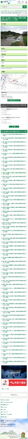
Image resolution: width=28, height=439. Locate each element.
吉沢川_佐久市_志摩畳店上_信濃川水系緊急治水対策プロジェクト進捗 (14, 246)
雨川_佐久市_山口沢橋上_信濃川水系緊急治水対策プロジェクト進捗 (14, 165)
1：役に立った (5, 110)
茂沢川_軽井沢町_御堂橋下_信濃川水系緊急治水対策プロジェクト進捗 (14, 250)
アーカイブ (12, 10)
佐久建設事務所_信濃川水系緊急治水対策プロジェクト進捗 (14, 131)
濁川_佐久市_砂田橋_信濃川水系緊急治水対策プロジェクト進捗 (14, 277)
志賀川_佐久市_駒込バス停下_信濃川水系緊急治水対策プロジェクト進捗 (14, 320)
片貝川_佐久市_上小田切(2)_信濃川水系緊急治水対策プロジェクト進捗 (14, 335)
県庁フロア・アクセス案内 (7, 414)
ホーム (2, 10)
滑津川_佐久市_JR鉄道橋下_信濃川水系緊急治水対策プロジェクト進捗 (14, 293)
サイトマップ (4, 407)
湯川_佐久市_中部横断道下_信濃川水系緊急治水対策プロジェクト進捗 (14, 266)
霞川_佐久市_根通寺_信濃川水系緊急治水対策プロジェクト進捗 (14, 235)
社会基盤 (5, 10)
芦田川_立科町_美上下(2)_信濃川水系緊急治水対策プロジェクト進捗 (14, 358)
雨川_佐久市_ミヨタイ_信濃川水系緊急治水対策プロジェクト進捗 (14, 154)
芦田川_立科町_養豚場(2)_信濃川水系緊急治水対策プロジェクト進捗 (14, 362)
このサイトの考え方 (5, 399)
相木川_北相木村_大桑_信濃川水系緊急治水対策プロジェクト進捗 (14, 169)
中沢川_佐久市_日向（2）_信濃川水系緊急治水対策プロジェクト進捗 (15, 289)
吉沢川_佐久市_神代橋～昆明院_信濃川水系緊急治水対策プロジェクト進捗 (14, 239)
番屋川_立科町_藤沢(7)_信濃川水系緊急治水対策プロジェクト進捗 (14, 285)
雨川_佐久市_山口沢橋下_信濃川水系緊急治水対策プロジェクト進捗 (14, 162)
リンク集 (3, 409)
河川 (8, 10)
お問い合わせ (4, 416)
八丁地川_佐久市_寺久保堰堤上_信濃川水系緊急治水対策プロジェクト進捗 (14, 312)
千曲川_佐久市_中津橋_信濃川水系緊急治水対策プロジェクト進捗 (14, 185)
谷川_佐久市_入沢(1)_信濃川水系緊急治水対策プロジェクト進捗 (14, 350)
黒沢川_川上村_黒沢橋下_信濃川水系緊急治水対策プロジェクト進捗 (14, 181)
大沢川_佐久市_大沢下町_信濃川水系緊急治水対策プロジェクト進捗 (14, 343)
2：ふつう (4, 112)
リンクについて (5, 411)
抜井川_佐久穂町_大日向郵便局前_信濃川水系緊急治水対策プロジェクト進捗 (14, 223)
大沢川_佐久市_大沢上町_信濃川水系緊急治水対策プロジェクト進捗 (14, 346)
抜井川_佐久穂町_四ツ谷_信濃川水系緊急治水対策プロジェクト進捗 (14, 231)
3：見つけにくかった (6, 122)
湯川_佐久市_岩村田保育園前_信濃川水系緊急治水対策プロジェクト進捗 (14, 262)
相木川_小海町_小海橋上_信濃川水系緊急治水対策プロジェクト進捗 (14, 216)
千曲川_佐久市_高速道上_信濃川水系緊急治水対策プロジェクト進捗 (14, 189)
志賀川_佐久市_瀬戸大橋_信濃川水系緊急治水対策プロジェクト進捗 (14, 316)
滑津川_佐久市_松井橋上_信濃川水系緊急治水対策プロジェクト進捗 (14, 300)
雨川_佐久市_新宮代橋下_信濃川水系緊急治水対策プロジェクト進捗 (14, 150)
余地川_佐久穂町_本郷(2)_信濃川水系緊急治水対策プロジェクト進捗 (14, 339)
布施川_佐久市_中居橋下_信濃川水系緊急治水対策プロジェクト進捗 (14, 269)
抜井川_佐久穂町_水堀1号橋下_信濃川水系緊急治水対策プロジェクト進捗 (15, 227)
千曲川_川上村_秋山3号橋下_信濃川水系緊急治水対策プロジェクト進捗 (15, 196)
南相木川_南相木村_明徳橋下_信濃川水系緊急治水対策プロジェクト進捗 (14, 208)
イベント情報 (6, 388)
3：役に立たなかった (6, 114)
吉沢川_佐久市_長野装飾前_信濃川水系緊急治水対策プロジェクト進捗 (14, 242)
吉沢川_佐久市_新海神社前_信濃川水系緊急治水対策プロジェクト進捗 (14, 254)
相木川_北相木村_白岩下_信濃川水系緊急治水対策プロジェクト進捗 (14, 200)
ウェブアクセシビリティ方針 (7, 402)
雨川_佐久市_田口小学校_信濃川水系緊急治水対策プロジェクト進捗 (14, 142)
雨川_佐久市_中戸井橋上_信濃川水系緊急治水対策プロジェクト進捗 (14, 146)
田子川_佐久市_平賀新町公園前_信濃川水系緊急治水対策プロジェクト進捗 (14, 281)
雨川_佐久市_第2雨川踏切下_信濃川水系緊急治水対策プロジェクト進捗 (15, 139)
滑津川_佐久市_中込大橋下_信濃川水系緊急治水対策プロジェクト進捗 (14, 296)
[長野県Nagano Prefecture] (4, 2)
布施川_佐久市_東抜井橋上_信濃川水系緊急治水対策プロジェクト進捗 (14, 308)
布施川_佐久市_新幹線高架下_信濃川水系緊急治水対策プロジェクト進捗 (14, 304)
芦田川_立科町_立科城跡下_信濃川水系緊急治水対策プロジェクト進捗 (14, 273)
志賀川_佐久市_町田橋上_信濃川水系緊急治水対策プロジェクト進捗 (14, 327)
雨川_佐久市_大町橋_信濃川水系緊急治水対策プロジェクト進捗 (14, 135)
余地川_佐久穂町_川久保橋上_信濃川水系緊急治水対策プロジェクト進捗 (14, 173)
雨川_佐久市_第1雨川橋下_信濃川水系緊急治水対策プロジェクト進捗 (15, 158)
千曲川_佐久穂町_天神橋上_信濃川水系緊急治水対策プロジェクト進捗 (14, 192)
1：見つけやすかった (6, 119)
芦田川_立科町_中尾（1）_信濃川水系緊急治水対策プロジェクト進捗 (15, 331)
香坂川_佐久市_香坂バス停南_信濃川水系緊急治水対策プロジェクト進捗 (14, 177)
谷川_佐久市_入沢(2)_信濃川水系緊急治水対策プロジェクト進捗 (14, 354)
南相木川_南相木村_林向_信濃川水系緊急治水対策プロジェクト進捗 (14, 212)
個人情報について (5, 404)
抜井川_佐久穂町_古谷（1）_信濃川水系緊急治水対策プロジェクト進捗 (15, 219)
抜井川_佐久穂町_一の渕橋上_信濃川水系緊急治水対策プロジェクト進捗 (14, 204)
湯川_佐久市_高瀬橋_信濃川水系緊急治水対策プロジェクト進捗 (14, 258)
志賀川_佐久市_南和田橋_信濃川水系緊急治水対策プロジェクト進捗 (14, 323)
